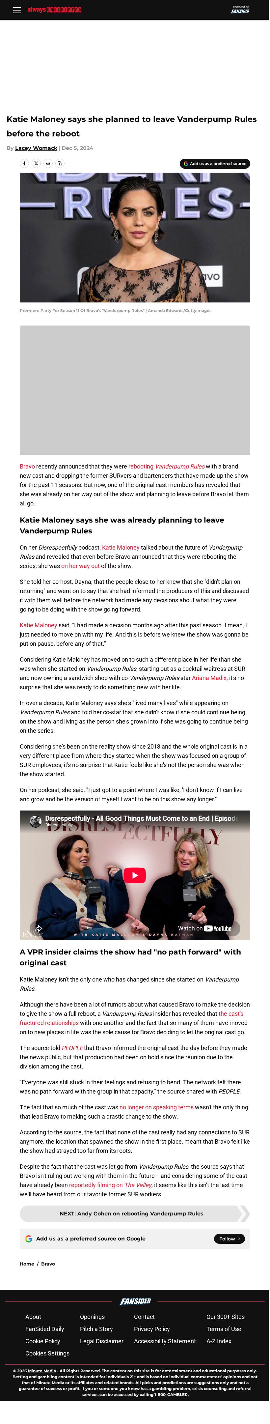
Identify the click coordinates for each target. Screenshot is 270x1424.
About (33, 1316)
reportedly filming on (110, 1185)
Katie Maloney (121, 547)
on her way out (80, 565)
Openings (92, 1316)
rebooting (166, 466)
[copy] (60, 163)
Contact (144, 1316)
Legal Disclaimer (101, 1341)
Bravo (27, 466)
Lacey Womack (36, 148)
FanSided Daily (44, 1328)
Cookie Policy (42, 1341)
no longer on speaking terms (157, 1107)
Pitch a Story (96, 1328)
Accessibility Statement (165, 1341)
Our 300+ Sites (225, 1316)
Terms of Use (223, 1328)
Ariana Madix (209, 677)
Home (27, 1264)
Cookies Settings (47, 1353)
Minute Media (42, 1370)
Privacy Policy (152, 1328)
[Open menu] (17, 10)
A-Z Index (218, 1341)
